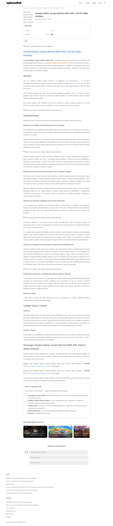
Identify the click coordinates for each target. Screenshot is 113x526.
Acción (53, 30)
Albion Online (10, 484)
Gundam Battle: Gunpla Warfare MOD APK (39, 366)
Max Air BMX (9, 514)
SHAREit (8, 517)
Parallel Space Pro (11, 511)
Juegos (87, 3)
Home (25, 8)
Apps (94, 3)
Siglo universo (76, 83)
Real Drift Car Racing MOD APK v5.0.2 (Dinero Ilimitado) (21, 478)
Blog (100, 3)
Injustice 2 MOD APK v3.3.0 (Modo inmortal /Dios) (19, 481)
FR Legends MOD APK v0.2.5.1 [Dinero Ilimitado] (19, 502)
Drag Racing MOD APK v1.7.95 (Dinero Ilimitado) (19, 493)
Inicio (81, 3)
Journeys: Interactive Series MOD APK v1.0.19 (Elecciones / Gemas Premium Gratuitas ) (30, 487)
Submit (84, 467)
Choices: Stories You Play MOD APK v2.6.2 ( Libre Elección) (22, 490)
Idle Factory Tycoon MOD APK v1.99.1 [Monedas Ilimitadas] (22, 505)
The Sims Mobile (10, 508)
